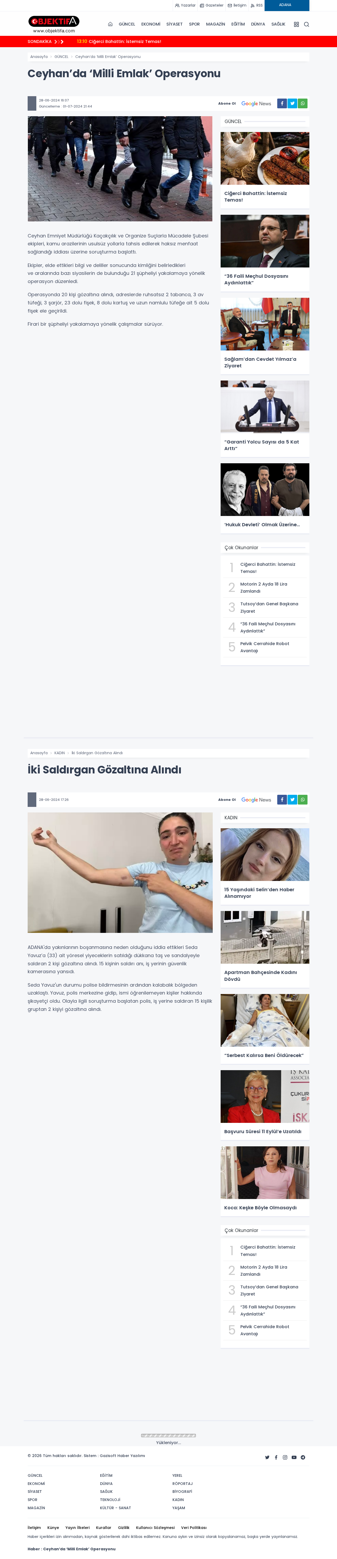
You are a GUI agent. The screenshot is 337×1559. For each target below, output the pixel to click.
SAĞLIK (278, 24)
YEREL (177, 1475)
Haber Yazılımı (131, 1455)
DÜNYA (258, 24)
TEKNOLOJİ (110, 1499)
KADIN (59, 753)
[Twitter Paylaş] (292, 103)
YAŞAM (178, 1508)
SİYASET (174, 24)
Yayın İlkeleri (78, 1527)
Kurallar (103, 1527)
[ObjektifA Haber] (54, 24)
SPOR (194, 24)
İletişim (34, 1527)
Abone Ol (227, 103)
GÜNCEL (127, 24)
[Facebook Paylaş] (282, 103)
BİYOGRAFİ (182, 1491)
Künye (53, 1527)
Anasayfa (39, 56)
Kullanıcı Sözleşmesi (155, 1527)
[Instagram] (285, 1457)
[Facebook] (276, 1457)
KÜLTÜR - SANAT (115, 1508)
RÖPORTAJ (182, 1483)
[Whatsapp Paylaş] (303, 103)
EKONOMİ (150, 24)
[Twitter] (267, 1457)
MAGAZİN (215, 24)
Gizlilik (124, 1527)
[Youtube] (294, 1457)
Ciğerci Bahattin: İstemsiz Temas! (119, 41)
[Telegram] (303, 1457)
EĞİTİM (238, 24)
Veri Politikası (194, 1527)
